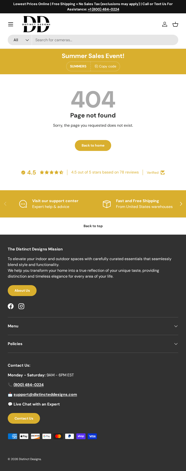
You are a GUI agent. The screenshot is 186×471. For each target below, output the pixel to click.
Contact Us (24, 418)
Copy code (107, 66)
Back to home (93, 145)
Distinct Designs (30, 459)
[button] (175, 24)
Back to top (93, 226)
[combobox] (93, 40)
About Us (22, 290)
